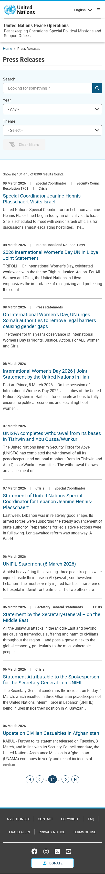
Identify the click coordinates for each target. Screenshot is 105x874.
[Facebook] (36, 851)
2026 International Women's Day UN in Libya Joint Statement (50, 255)
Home (7, 48)
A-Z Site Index (18, 819)
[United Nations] (19, 10)
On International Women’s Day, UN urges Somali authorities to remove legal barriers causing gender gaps (49, 320)
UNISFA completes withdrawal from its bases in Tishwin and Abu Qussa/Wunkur (52, 436)
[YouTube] (68, 851)
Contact (45, 819)
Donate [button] (56, 863)
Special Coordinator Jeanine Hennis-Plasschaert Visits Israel (42, 199)
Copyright (70, 819)
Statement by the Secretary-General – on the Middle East (51, 617)
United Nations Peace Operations (36, 25)
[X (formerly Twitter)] (57, 851)
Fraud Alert (20, 832)
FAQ (91, 819)
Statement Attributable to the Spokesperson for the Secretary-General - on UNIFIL (51, 680)
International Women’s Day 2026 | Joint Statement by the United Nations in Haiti (47, 374)
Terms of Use (84, 832)
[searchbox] (50, 130)
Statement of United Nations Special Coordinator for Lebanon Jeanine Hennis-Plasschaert (47, 501)
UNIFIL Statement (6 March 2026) (39, 564)
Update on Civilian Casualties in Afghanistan (51, 733)
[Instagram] (46, 851)
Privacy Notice (52, 832)
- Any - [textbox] (13, 109)
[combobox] (52, 109)
